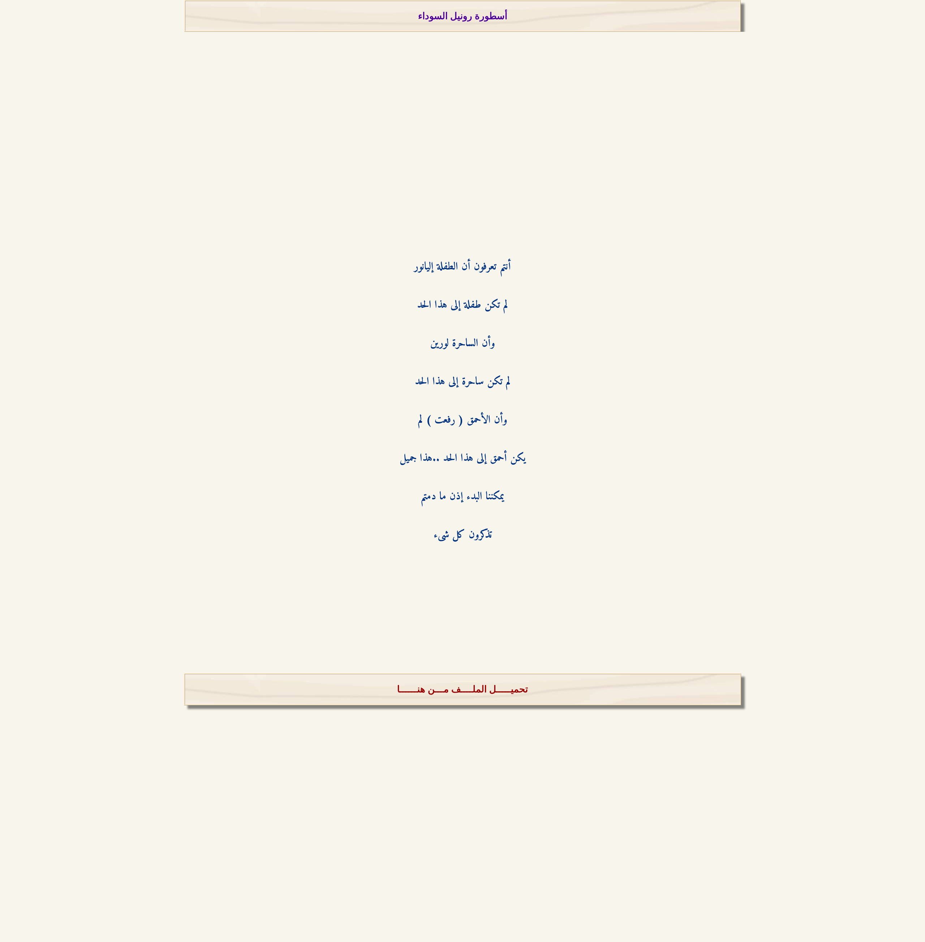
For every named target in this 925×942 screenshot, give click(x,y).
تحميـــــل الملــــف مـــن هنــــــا (462, 689)
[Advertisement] (462, 149)
